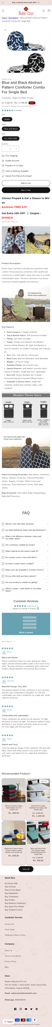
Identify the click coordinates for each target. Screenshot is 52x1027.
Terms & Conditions (13, 956)
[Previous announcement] (2, 2)
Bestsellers (13, 18)
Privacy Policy (10, 961)
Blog (6, 967)
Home (4, 18)
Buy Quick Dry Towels (14, 906)
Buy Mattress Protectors (15, 903)
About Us (8, 950)
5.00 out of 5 (32, 606)
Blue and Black (10, 129)
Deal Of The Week (13, 890)
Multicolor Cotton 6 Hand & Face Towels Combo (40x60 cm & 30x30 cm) (14, 850)
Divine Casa (22, 1024)
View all (26, 869)
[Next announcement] (49, 2)
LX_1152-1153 (10, 138)
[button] (3, 10)
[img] (7, 648)
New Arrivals (10, 887)
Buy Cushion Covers (14, 910)
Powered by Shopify (33, 1024)
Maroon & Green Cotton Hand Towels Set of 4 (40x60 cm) (13, 808)
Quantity (5, 144)
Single (7, 119)
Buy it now (26, 190)
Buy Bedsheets (11, 893)
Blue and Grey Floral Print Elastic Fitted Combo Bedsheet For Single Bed (38, 851)
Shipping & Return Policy (15, 935)
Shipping (13, 106)
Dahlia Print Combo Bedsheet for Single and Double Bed (38, 808)
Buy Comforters (11, 897)
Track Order (10, 930)
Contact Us (9, 924)
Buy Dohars (10, 900)
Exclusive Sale (11, 883)
